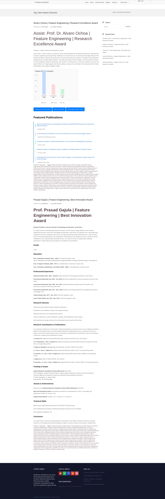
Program (114, 2)
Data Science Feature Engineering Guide (84, 432)
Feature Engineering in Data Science (67, 179)
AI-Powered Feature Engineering (86, 429)
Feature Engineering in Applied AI (81, 177)
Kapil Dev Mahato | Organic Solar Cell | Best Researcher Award (115, 63)
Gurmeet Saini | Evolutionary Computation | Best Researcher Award (117, 39)
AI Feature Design (75, 165)
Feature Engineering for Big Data (49, 171)
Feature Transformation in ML (83, 443)
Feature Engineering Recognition (54, 441)
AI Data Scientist (57, 27)
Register (108, 2)
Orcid (35, 249)
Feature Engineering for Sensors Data (49, 176)
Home (86, 2)
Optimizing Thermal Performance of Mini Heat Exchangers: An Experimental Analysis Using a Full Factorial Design (65, 158)
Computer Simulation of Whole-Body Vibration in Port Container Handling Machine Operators (64, 141)
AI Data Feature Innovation (89, 426)
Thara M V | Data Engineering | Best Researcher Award (117, 51)
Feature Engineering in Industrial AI (61, 182)
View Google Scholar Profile (75, 109)
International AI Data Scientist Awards (70, 486)
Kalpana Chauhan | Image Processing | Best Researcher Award (115, 45)
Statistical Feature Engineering (79, 188)
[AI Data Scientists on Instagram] (68, 473)
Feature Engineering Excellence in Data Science (65, 437)
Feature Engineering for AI (67, 169)
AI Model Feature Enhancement (67, 429)
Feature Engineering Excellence (50, 169)
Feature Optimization (50, 185)
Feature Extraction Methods (49, 443)
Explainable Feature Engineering (84, 166)
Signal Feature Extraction (62, 188)
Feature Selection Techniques (57, 187)
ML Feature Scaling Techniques (68, 448)
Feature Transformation (74, 187)
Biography (42, 165)
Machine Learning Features (47, 188)
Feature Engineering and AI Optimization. (58, 434)
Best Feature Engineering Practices (63, 430)
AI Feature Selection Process (50, 429)
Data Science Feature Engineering (62, 432)
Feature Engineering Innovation (74, 183)
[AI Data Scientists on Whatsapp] (64, 473)
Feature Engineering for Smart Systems (71, 176)
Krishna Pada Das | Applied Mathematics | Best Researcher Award (116, 57)
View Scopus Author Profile (42, 109)
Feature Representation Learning (82, 185)
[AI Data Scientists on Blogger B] (73, 473)
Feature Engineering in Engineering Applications (76, 180)
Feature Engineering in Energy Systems (50, 180)
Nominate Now (99, 2)
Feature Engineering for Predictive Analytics (70, 438)
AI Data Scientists (42, 2)
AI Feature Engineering (40, 427)
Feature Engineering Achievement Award (70, 168)
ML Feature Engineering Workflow (48, 448)
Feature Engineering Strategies (73, 441)
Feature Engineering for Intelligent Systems (53, 172)
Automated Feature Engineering (43, 430)
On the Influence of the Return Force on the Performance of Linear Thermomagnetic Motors (64, 133)
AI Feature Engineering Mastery (56, 427)
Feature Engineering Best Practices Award (57, 435)
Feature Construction (40, 168)
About (92, 2)
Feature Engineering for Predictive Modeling (67, 174)
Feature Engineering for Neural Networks (45, 438)
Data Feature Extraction (48, 166)
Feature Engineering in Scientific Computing (52, 183)
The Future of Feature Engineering (54, 449)
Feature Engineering (52, 168)
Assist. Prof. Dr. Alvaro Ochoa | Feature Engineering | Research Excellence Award (63, 38)
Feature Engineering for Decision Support (72, 171)
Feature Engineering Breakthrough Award (82, 435)
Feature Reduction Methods (65, 185)
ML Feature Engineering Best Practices (73, 446)
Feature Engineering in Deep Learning (53, 440)
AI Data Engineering (76, 426)
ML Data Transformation (54, 446)
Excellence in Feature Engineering (65, 166)
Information (123, 2)
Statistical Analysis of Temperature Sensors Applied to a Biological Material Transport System (64, 149)
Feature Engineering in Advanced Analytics (58, 177)
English (142, 1)
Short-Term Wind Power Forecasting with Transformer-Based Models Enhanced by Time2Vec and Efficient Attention (65, 125)
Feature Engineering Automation (79, 434)
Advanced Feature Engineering (61, 165)
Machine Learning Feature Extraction (63, 444)
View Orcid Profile (59, 109)
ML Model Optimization (84, 448)
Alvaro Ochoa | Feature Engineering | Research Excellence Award (66, 23)
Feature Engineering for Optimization (77, 172)
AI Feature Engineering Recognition (76, 427)
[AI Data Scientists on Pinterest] (77, 473)
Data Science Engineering (44, 432)
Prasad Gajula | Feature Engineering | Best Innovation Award (63, 199)
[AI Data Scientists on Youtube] (60, 473)
